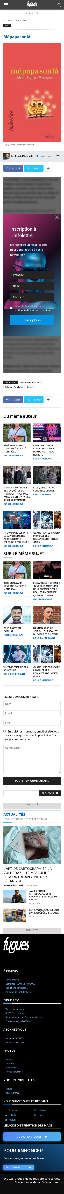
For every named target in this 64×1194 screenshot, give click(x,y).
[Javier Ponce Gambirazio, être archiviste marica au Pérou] (14, 896)
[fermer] (57, 217)
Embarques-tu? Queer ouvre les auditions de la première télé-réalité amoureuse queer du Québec (46, 589)
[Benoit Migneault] (7, 156)
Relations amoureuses (30, 382)
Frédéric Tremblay (13, 635)
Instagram (42, 1110)
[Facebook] (5, 1110)
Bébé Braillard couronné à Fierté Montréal (14, 448)
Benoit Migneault (24, 156)
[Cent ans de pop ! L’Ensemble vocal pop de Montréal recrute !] (47, 433)
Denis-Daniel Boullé (44, 638)
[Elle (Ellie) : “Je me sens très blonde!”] (47, 475)
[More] (48, 168)
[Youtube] (5, 1119)
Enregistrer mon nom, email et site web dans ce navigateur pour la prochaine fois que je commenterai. (31, 735)
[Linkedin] (5, 1115)
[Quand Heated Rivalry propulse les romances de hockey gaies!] (47, 520)
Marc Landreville (42, 599)
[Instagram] (34, 1110)
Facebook (13, 1110)
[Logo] (32, 4)
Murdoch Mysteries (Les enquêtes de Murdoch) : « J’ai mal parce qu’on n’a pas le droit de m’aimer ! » (16, 493)
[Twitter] (34, 1115)
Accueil (6, 20)
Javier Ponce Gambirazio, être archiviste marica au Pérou (43, 895)
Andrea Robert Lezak (13, 885)
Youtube (13, 1120)
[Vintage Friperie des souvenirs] (17, 654)
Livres (24, 20)
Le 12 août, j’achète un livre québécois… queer (44, 911)
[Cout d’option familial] (17, 615)
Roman (30, 387)
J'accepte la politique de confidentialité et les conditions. (33, 308)
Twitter (41, 1115)
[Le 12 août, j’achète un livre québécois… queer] (14, 915)
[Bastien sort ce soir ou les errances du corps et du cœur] (47, 615)
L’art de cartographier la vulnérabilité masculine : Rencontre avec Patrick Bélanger (27, 875)
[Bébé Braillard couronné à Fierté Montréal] (17, 433)
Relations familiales (14, 387)
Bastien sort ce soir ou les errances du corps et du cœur (46, 631)
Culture (15, 20)
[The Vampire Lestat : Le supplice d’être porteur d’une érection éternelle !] (17, 520)
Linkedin (12, 1115)
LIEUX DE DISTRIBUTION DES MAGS (27, 1125)
